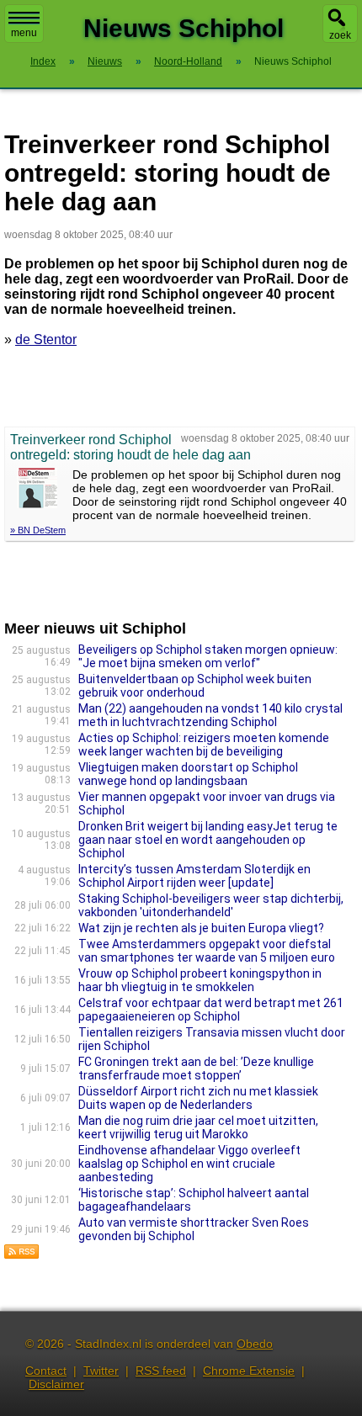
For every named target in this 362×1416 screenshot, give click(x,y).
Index (43, 61)
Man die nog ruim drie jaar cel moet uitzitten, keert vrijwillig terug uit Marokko (198, 1127)
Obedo (255, 1343)
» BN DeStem (38, 530)
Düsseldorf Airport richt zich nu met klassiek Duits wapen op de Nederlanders (198, 1098)
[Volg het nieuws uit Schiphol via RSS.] (22, 1255)
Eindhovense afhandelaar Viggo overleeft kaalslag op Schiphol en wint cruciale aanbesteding (189, 1163)
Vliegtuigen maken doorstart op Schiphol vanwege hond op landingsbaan (188, 774)
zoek (340, 35)
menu (24, 33)
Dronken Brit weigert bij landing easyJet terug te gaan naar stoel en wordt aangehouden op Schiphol (208, 839)
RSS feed (161, 1370)
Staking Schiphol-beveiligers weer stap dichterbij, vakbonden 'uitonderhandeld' (210, 905)
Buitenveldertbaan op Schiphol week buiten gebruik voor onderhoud (194, 685)
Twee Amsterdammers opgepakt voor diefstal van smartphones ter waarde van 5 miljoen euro (206, 950)
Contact (46, 1370)
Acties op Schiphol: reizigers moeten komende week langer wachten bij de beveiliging (203, 744)
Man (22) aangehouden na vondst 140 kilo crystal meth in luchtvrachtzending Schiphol (210, 715)
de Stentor (46, 339)
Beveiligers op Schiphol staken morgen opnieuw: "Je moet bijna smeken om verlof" (208, 656)
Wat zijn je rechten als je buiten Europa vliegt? (201, 928)
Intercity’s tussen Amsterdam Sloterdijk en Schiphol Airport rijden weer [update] (194, 875)
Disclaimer (56, 1384)
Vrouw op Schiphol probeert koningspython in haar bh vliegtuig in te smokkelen (200, 980)
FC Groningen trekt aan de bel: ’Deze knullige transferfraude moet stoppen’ (196, 1068)
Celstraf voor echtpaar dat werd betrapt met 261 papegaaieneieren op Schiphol (210, 1009)
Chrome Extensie (249, 1370)
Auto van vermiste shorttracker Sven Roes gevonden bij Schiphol (193, 1229)
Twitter (101, 1370)
